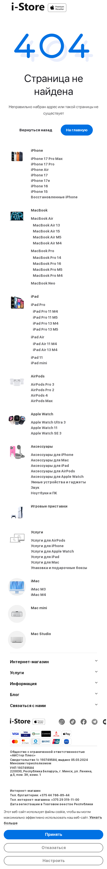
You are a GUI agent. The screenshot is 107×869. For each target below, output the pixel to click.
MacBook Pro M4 (48, 276)
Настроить (54, 860)
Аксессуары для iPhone (52, 455)
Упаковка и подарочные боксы (59, 568)
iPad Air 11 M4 (45, 344)
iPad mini (39, 363)
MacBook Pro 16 (47, 264)
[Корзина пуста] (100, 7)
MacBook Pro (42, 251)
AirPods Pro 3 (42, 384)
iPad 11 (37, 358)
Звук (35, 488)
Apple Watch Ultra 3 (48, 422)
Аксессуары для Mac (50, 460)
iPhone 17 (39, 175)
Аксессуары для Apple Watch (57, 477)
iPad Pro (38, 305)
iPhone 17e (40, 181)
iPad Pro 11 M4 (45, 311)
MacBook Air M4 (47, 243)
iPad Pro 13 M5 (45, 329)
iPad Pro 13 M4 (45, 323)
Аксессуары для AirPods (53, 471)
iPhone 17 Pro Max (47, 159)
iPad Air (37, 337)
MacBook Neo (43, 283)
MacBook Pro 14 (47, 258)
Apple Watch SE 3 (46, 433)
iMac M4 (38, 595)
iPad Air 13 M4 (45, 350)
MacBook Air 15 (46, 231)
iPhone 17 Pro (42, 164)
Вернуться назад (35, 130)
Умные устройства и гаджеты (58, 482)
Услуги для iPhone (47, 546)
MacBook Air (42, 218)
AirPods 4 (39, 395)
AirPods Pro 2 (42, 390)
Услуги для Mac (45, 562)
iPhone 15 (39, 192)
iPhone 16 (39, 186)
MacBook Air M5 (47, 237)
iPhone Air (40, 170)
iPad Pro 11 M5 (45, 317)
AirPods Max (42, 401)
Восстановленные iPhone (54, 197)
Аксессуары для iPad (50, 466)
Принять (53, 834)
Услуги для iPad (45, 557)
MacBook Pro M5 (47, 270)
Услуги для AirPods (48, 540)
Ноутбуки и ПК (44, 493)
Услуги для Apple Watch (52, 551)
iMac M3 (38, 589)
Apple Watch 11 (44, 428)
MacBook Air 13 (46, 225)
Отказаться (54, 847)
